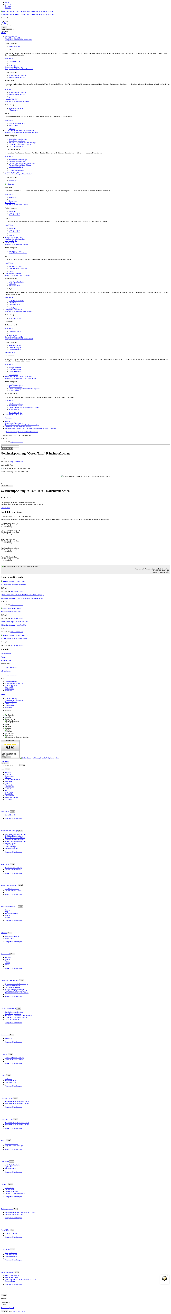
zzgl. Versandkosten (16, 442)
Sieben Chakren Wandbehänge (14, 989)
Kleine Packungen (10, 843)
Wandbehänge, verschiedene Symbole (16, 993)
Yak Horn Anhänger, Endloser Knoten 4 (13, 585)
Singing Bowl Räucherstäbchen (15, 839)
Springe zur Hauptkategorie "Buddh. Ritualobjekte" (21, 378)
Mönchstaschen (10, 239)
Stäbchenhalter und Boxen (17, 77)
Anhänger (8, 957)
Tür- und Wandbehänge (12, 130)
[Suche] (13, 29)
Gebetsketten (9, 172)
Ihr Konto (8, 6)
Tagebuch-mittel (10, 1189)
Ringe (7, 912)
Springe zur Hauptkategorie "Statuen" (16, 244)
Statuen (7, 242)
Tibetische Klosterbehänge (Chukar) (20, 144)
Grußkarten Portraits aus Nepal (14, 1058)
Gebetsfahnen (9, 38)
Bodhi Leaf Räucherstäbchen (14, 836)
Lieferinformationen (11, 681)
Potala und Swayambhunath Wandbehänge (22, 142)
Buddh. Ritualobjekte (12, 376)
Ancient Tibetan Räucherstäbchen (15, 834)
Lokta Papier (9, 273)
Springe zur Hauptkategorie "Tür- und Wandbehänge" (22, 132)
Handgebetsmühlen (15, 345)
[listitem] (87, 714)
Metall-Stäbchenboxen (12, 889)
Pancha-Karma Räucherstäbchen (15, 838)
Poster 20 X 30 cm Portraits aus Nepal (17, 1102)
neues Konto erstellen (19, 1311)
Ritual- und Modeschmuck (17, 108)
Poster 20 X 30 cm (14, 213)
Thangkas (8, 241)
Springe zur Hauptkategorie (13, 818)
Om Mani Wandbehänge (12, 987)
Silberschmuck (13, 110)
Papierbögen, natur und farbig (14, 1214)
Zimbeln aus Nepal (15, 318)
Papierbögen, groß (14, 285)
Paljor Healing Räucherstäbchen (11, 611)
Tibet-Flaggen (9, 414)
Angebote (8, 36)
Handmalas (12, 180)
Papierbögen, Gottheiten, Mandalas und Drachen (20, 1212)
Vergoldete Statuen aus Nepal (18, 253)
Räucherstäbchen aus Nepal (17, 75)
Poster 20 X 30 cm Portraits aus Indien (17, 1103)
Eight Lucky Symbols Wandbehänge (16, 984)
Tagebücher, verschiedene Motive (15, 1193)
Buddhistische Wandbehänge (18, 139)
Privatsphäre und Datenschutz (14, 683)
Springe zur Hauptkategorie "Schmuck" (17, 101)
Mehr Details (9, 58)
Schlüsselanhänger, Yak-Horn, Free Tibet (13, 625)
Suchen (7, 2)
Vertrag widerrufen (11, 667)
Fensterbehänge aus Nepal (17, 141)
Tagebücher (12, 284)
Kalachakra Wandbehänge (13, 985)
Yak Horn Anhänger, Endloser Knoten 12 (14, 638)
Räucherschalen (14, 390)
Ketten (7, 961)
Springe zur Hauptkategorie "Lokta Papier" (18, 275)
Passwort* (4, 1304)
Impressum (8, 690)
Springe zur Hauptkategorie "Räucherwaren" (19, 69)
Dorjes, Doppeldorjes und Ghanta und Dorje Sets (24, 388)
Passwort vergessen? (7, 1308)
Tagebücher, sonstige (11, 1191)
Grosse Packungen (10, 847)
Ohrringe (7, 910)
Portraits (7, 203)
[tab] (85, 671)
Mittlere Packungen (11, 845)
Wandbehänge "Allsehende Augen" (16, 991)
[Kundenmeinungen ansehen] (10, 758)
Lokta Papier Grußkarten (16, 282)
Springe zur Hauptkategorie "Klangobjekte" (18, 311)
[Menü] (168, 1276)
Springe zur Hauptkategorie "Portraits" (17, 204)
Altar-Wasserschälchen (16, 385)
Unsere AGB (9, 687)
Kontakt (3, 657)
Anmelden (8, 8)
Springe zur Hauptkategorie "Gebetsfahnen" (18, 40)
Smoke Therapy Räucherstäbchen (15, 841)
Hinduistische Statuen (15, 251)
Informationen (5, 671)
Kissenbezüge (9, 237)
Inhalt (3, 694)
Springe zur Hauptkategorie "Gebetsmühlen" (19, 339)
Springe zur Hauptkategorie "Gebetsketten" (18, 174)
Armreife (7, 915)
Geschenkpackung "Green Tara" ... (31, 428)
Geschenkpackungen (18, 426)
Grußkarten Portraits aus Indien (14, 1059)
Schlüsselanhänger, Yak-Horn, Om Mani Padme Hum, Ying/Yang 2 (22, 598)
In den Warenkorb (7, 448)
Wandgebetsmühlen (15, 349)
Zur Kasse (8, 4)
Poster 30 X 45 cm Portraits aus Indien (17, 1124)
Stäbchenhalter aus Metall (13, 890)
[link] (3, 23)
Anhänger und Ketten (11, 913)
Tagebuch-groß (9, 1188)
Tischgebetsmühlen (15, 347)
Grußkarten (12, 211)
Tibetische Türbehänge (16, 146)
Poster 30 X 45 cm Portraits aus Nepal (17, 1123)
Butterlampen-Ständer (15, 387)
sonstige (7, 917)
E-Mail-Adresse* (6, 1302)
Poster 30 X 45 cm (14, 215)
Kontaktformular (6, 653)
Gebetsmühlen (9, 337)
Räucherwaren (9, 67)
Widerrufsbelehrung (11, 685)
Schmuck (8, 100)
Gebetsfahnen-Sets (14, 46)
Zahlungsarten (9, 689)
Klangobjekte (9, 310)
